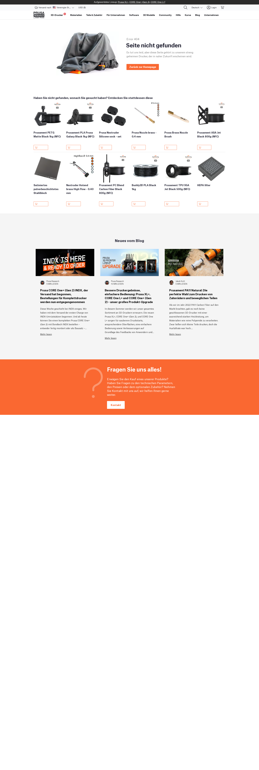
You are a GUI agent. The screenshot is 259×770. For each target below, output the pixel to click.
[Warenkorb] (223, 7)
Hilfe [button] (178, 15)
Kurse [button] (188, 15)
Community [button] (165, 15)
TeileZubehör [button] (94, 15)
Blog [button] (197, 15)
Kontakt (116, 405)
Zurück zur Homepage (142, 66)
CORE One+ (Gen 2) (139, 1)
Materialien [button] (76, 15)
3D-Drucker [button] (58, 14)
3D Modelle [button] (149, 15)
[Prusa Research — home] (38, 15)
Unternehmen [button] (211, 15)
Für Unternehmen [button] (116, 15)
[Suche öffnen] (186, 7)
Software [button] (134, 15)
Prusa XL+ (123, 1)
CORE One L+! (158, 1)
